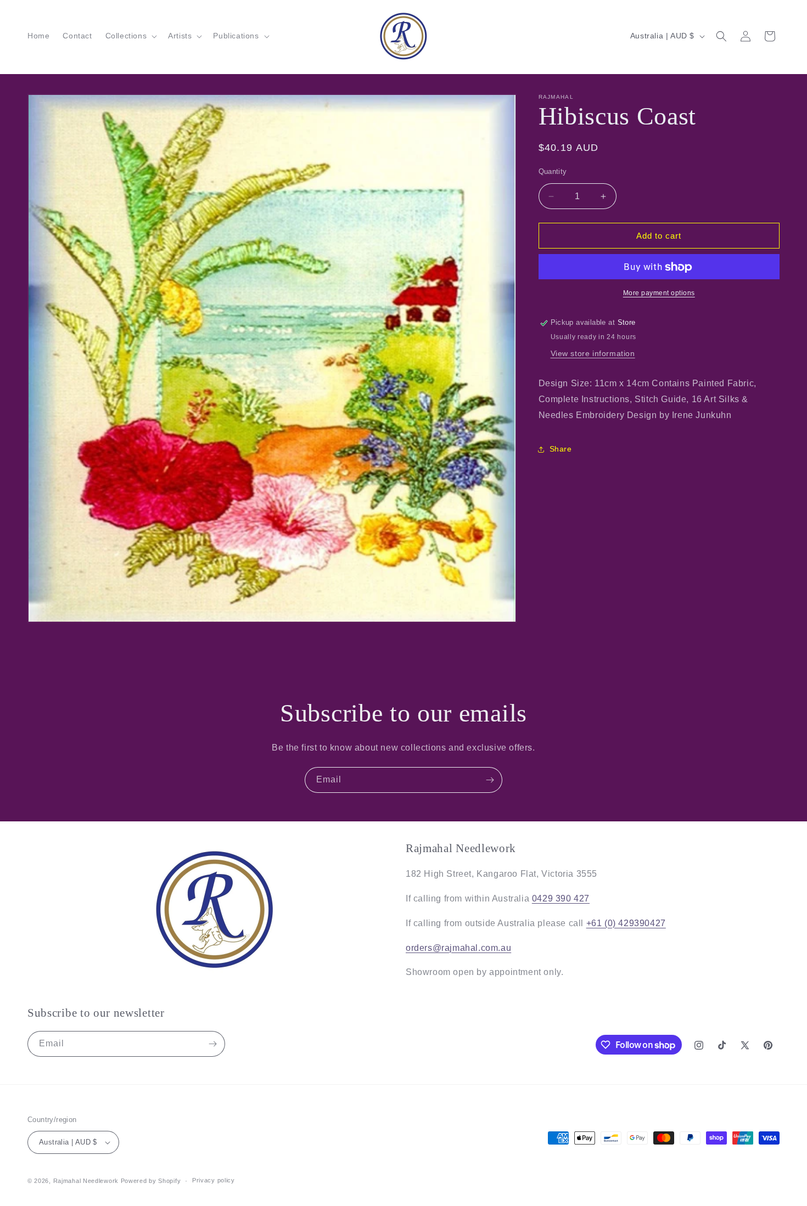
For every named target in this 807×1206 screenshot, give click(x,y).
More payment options (659, 293)
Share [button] (561, 448)
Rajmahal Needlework (86, 1180)
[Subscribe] (490, 780)
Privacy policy (213, 1180)
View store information (593, 353)
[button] (130, 35)
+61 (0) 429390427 (626, 923)
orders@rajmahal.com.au (458, 948)
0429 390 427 (561, 898)
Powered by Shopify (151, 1180)
